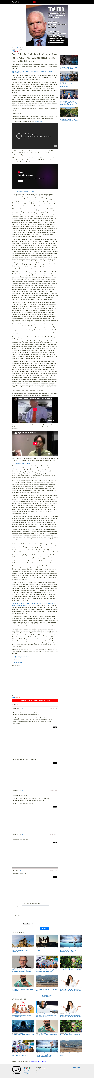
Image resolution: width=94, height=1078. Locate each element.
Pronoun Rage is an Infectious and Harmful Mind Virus (22, 990)
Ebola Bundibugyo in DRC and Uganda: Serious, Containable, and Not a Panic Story (68, 85)
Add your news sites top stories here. (39, 1061)
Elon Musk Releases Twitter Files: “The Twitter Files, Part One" (46, 1015)
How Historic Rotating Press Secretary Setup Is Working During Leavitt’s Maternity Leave (68, 103)
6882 (22, 754)
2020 (55, 1)
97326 (19, 870)
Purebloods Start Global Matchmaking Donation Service (21, 1015)
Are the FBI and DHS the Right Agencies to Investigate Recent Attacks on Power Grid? (70, 990)
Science (58, 1)
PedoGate (45, 1)
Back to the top (77, 1067)
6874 (22, 708)
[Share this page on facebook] (14, 51)
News (25, 47)
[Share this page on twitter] (13, 51)
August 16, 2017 (39, 121)
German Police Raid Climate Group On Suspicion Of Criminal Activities (45, 970)
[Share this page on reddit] (19, 51)
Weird (63, 1)
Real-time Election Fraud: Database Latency (23, 1034)
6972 (22, 834)
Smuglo (26, 1072)
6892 (22, 790)
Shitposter (26, 1070)
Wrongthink (27, 1073)
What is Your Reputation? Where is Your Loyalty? (45, 949)
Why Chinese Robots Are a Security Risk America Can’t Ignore (68, 67)
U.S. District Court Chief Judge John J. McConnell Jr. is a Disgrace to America (21, 970)
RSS (37, 1072)
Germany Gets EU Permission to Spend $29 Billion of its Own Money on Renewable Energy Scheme (23, 950)
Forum (75, 1)
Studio (71, 1)
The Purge (50, 1)
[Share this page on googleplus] (16, 51)
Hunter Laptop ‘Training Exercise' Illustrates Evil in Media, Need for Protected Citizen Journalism (68, 950)
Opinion (67, 1)
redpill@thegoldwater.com (21, 656)
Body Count (38, 1)
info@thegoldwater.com (42, 1068)
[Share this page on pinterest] (17, 51)
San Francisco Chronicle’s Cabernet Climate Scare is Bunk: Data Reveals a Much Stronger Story (69, 121)
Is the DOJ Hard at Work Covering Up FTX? (70, 970)
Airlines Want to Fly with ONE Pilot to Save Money (46, 990)
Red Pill (16, 47)
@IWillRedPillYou (17, 663)
